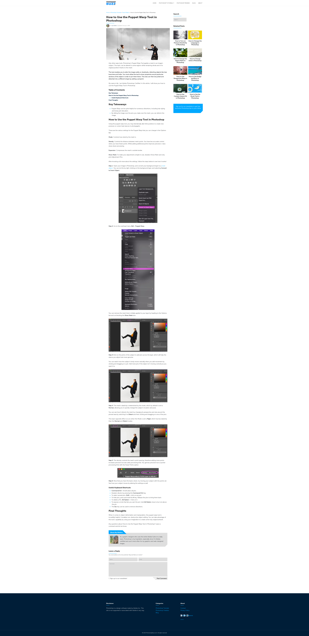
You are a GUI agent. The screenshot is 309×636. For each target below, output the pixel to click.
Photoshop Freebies (183, 3)
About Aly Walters (116, 532)
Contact (183, 608)
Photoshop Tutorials (166, 3)
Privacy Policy (185, 610)
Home (154, 3)
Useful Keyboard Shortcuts (120, 98)
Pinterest (190, 615)
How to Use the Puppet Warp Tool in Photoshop (123, 95)
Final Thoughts (113, 100)
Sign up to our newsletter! (118, 578)
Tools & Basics (125, 12)
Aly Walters (114, 25)
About (200, 3)
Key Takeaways (113, 93)
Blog (194, 3)
